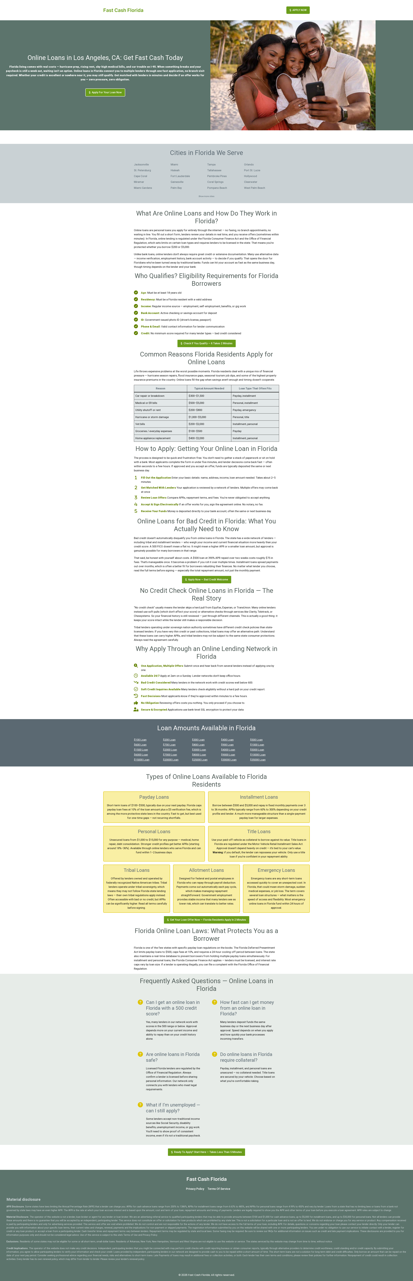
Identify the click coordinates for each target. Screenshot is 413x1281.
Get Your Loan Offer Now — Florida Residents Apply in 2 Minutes (208, 919)
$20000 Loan (170, 759)
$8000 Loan (199, 754)
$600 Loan (140, 744)
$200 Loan (169, 739)
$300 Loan (198, 739)
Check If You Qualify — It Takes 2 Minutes (208, 343)
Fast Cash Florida (123, 10)
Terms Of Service (218, 1188)
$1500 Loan (141, 749)
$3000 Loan (199, 749)
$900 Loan (227, 744)
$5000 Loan (257, 749)
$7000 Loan (170, 754)
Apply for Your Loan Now (107, 92)
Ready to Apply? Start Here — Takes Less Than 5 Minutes (208, 1152)
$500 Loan (256, 739)
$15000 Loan (141, 759)
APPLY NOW (299, 10)
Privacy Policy (195, 1188)
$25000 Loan (199, 759)
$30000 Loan (229, 759)
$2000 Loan (170, 749)
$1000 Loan (257, 744)
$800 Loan (198, 744)
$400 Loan (227, 739)
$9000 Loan (228, 754)
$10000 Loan (258, 754)
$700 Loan (169, 744)
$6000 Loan (141, 754)
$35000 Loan (258, 759)
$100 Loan (140, 739)
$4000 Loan (228, 749)
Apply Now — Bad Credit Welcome (208, 579)
